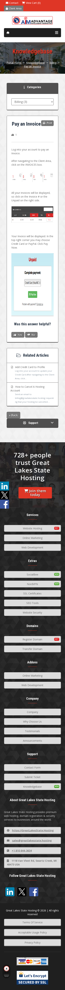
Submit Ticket (32, 777)
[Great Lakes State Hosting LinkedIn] (9, 891)
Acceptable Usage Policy (32, 932)
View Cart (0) (33, 3)
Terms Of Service (32, 922)
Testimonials (32, 731)
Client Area (15, 8)
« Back (13, 415)
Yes (19, 334)
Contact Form (32, 767)
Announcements (32, 740)
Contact (13, 3)
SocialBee (32, 574)
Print (49, 123)
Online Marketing (32, 538)
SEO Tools (32, 603)
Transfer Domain (32, 649)
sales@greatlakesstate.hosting (32, 840)
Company (32, 712)
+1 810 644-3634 (22, 850)
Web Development (32, 547)
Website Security (32, 612)
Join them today (37, 492)
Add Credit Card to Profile (34, 372)
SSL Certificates (32, 593)
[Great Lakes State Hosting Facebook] (33, 891)
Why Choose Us (32, 721)
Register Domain (32, 639)
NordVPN (32, 584)
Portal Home (13, 62)
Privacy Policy (32, 942)
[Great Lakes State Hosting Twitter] (21, 891)
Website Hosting (32, 528)
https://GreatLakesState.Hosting (33, 830)
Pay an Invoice (32, 66)
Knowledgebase (35, 62)
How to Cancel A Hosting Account (32, 394)
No (33, 334)
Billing (52, 62)
